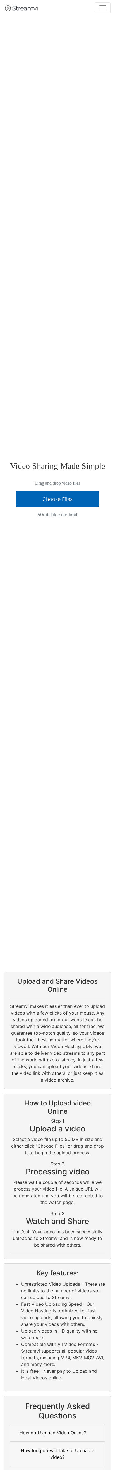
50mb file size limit (57, 514)
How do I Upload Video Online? (53, 1432)
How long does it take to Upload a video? (57, 1454)
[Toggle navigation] (103, 7)
